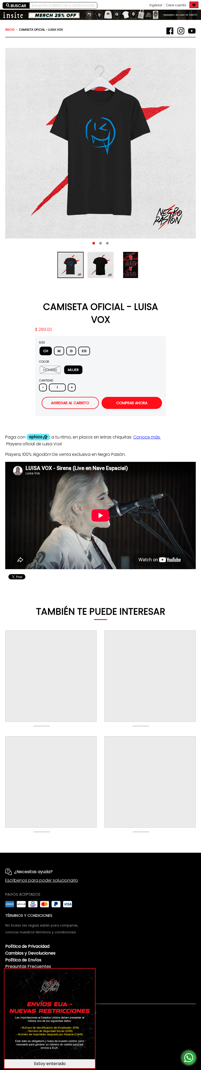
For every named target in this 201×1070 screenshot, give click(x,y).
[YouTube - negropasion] (192, 31)
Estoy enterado (50, 1064)
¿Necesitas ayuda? (33, 872)
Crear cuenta (176, 5)
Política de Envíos (23, 960)
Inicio (9, 29)
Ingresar (155, 5)
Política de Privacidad (27, 946)
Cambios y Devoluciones (30, 953)
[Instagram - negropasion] (181, 31)
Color (44, 361)
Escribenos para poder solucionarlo (41, 880)
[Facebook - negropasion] (170, 31)
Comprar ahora (131, 403)
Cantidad (46, 380)
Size (42, 342)
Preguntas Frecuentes (28, 966)
